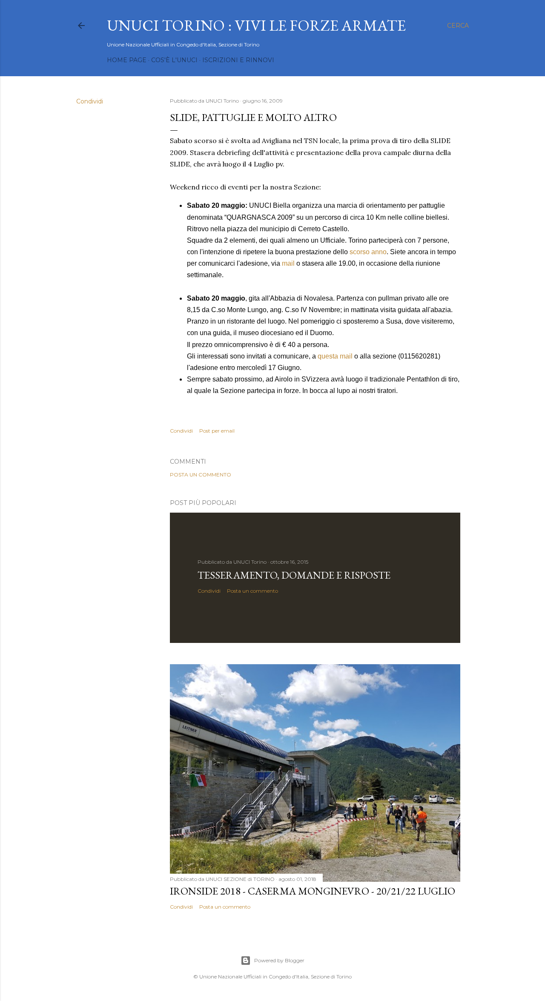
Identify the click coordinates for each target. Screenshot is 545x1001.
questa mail (335, 356)
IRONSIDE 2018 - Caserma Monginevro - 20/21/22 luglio (312, 891)
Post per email (217, 430)
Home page (126, 60)
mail (288, 263)
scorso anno (368, 251)
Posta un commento (200, 474)
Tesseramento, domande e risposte (294, 575)
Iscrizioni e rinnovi (238, 60)
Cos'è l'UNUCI (174, 60)
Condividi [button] (89, 101)
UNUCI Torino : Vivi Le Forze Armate (256, 25)
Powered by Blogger (279, 960)
